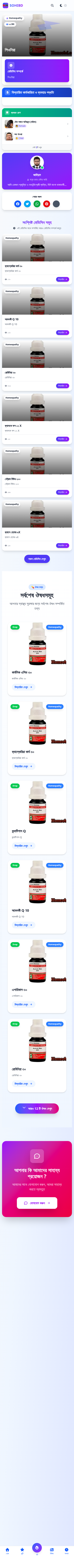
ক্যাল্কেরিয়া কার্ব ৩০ (13, 266)
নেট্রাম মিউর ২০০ (12, 479)
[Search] (52, 5)
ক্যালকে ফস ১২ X (13, 426)
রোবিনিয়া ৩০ (10, 372)
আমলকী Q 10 (11, 319)
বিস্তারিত (61, 279)
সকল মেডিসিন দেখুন (37, 559)
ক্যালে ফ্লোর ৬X (12, 532)
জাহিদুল (37, 175)
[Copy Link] (56, 203)
